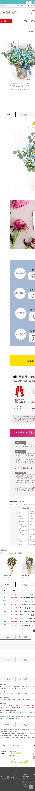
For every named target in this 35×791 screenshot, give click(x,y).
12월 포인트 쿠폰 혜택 (14, 745)
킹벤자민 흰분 (7, 575)
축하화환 (25, 21)
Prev (1, 567)
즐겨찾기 (4, 5)
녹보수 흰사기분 (25, 575)
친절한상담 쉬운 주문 (15, 5)
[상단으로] (31, 787)
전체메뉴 (5, 21)
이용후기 (23, 114)
